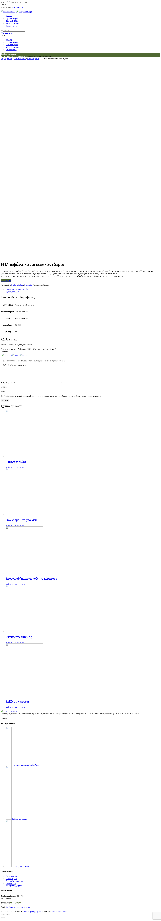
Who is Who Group (59, 911)
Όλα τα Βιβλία (12, 21)
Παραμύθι (28, 285)
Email (3, 391)
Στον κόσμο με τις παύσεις (21, 520)
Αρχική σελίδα (6, 58)
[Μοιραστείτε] (4, 914)
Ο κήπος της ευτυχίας (19, 637)
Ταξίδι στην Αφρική (8, 54)
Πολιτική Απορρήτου (14, 881)
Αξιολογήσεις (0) (12, 291)
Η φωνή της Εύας (16, 461)
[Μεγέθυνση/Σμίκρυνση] (9, 914)
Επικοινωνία (11, 26)
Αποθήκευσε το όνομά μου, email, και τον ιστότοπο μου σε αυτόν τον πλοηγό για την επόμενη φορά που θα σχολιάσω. (52, 396)
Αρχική (9, 16)
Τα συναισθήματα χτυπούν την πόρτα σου (31, 578)
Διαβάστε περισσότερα (15, 467)
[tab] (83, 289)
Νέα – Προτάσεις (13, 23)
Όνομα (4, 386)
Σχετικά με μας (12, 18)
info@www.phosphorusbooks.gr (19, 907)
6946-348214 (17, 7)
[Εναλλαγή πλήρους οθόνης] (7, 914)
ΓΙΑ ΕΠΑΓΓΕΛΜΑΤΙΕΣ (14, 886)
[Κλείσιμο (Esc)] (2, 914)
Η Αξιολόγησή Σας (9, 382)
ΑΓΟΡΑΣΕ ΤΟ (6, 280)
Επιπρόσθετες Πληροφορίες (17, 289)
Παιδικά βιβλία (21, 56)
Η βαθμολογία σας (8, 365)
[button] (7, 355)
